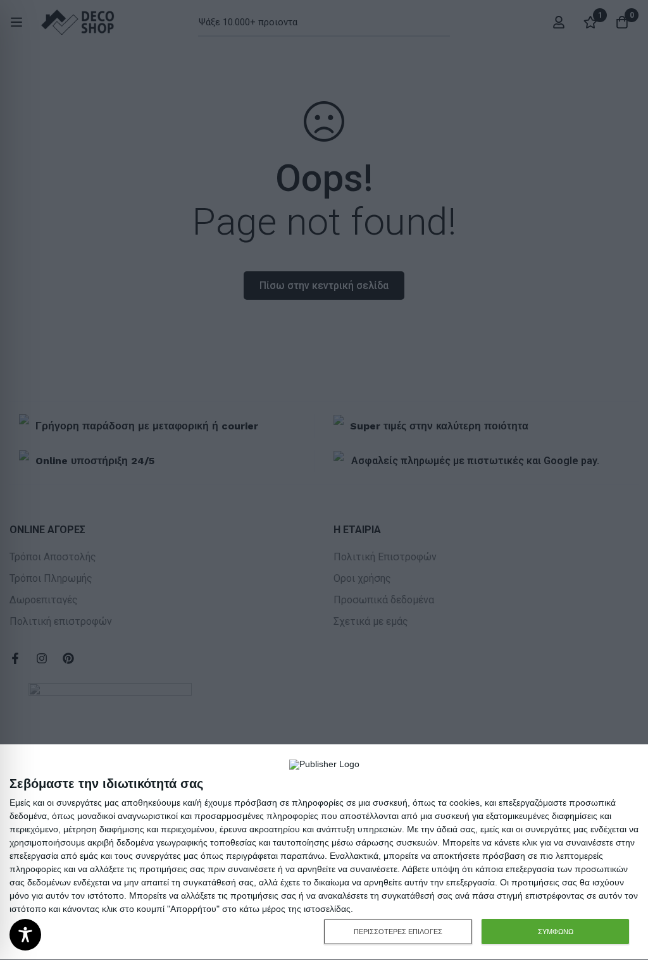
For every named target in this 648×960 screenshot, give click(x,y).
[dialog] (324, 852)
